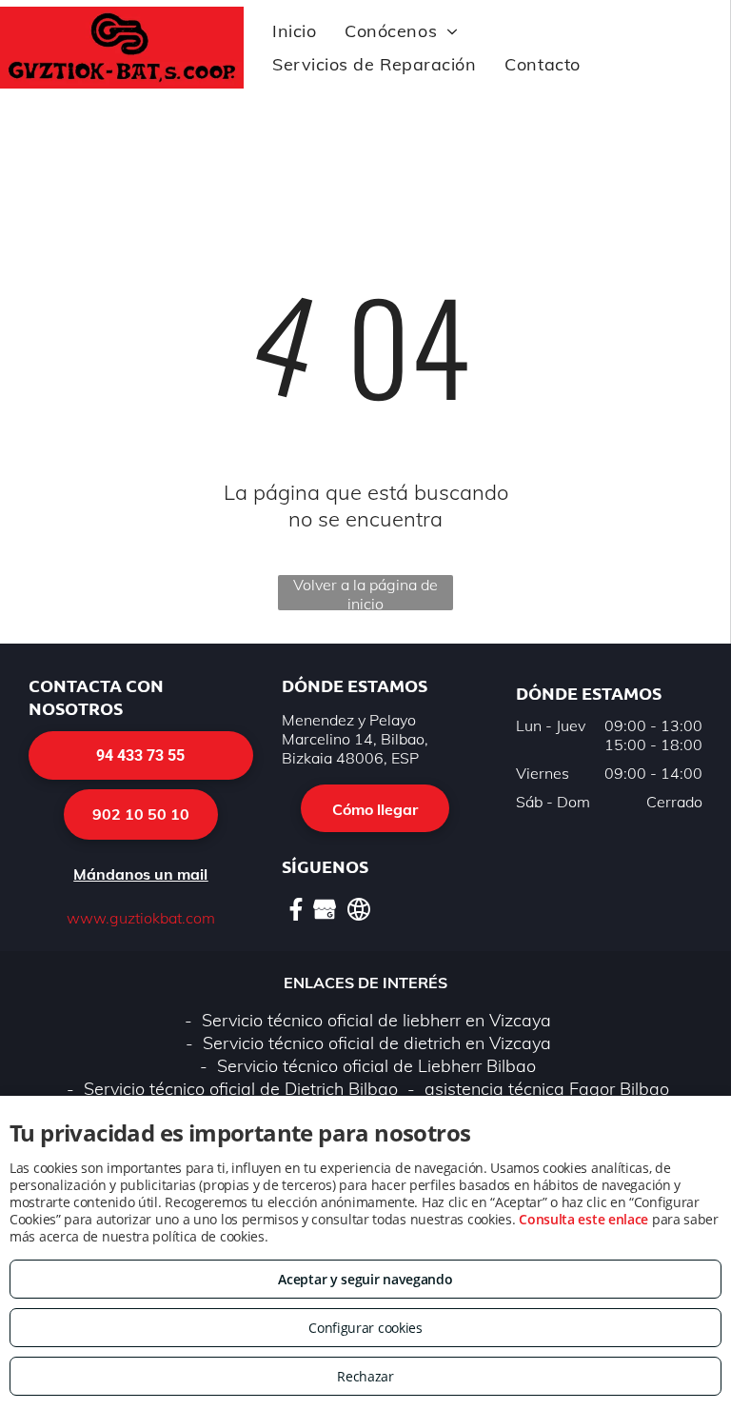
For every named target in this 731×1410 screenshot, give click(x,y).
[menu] (689, 62)
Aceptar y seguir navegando (365, 1279)
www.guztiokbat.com (141, 917)
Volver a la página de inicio (365, 592)
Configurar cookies (365, 1328)
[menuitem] (294, 31)
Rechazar (365, 1376)
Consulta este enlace (583, 1219)
